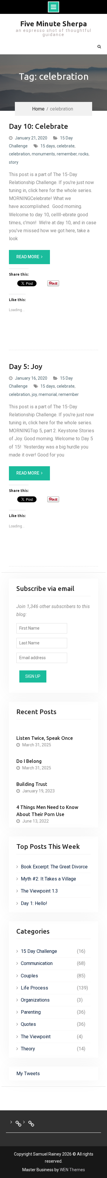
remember (67, 154)
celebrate (66, 146)
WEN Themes (72, 1169)
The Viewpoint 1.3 (39, 891)
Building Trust (31, 784)
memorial (48, 394)
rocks (83, 154)
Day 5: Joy (25, 367)
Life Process (34, 988)
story (13, 162)
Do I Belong (29, 761)
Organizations (35, 1000)
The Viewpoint (36, 1036)
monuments (43, 154)
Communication (37, 963)
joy (34, 394)
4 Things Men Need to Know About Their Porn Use (47, 811)
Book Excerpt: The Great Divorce (54, 867)
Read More (27, 256)
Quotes (28, 1024)
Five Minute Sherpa (53, 24)
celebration (19, 154)
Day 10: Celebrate (38, 126)
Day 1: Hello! (34, 903)
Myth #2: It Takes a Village (48, 879)
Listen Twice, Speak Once (44, 738)
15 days (47, 146)
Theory (28, 1049)
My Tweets (28, 1073)
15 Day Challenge (39, 951)
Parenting (31, 1012)
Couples (29, 976)
